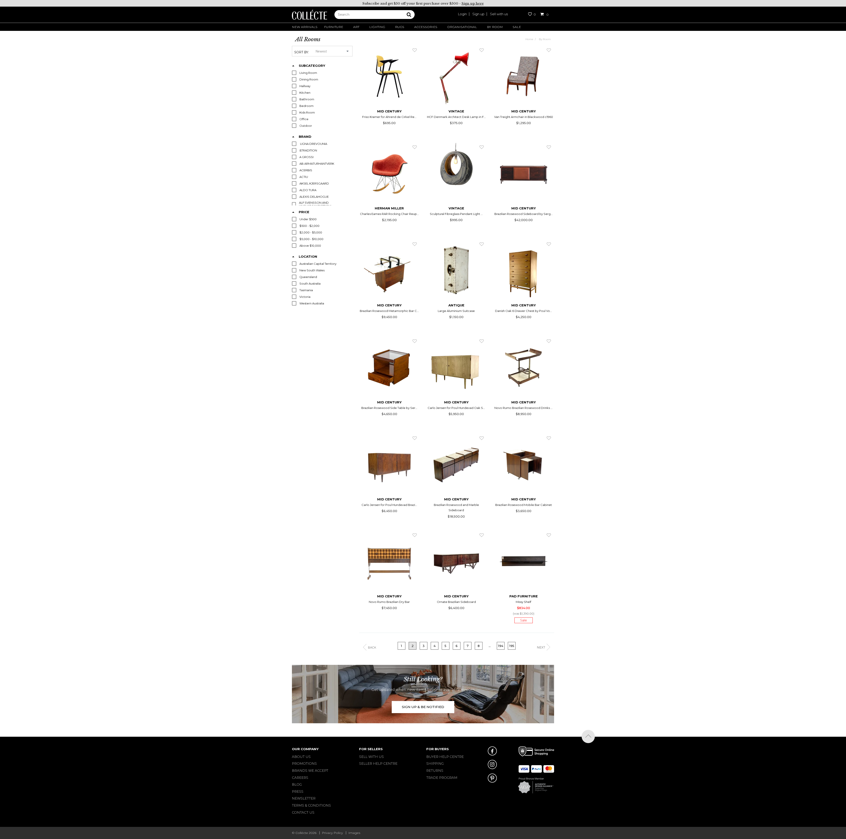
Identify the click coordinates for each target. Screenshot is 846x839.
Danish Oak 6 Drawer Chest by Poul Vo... (523, 311)
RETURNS (434, 770)
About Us (301, 757)
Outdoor (305, 125)
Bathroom (306, 99)
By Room (495, 27)
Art (356, 27)
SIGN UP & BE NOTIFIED (423, 707)
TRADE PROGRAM (441, 778)
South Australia (310, 283)
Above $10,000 (310, 245)
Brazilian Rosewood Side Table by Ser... (389, 408)
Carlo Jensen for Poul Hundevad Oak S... (456, 408)
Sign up (478, 14)
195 (511, 646)
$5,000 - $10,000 (311, 239)
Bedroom (306, 106)
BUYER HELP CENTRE (445, 757)
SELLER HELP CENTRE (378, 763)
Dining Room (308, 79)
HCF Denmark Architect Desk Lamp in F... (456, 117)
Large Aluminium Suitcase (456, 311)
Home (529, 39)
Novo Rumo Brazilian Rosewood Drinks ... (523, 408)
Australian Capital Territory (317, 263)
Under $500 (308, 219)
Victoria (304, 296)
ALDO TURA (307, 190)
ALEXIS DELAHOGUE (314, 196)
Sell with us (499, 14)
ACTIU (303, 177)
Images (354, 833)
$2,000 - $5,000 (310, 232)
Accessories (425, 27)
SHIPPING (435, 763)
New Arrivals (304, 27)
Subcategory (312, 66)
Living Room (308, 73)
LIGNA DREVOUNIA (313, 143)
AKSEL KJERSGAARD (314, 183)
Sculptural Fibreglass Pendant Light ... (456, 214)
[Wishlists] (414, 50)
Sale (517, 27)
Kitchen (304, 92)
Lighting (377, 27)
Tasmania (306, 290)
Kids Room (307, 112)
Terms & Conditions (311, 805)
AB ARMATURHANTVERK (316, 163)
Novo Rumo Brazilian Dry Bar (389, 602)
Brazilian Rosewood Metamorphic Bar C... (389, 311)
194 (500, 646)
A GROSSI (306, 157)
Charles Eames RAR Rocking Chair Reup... (389, 214)
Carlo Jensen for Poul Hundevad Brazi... (389, 505)
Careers (300, 778)
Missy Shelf (523, 602)
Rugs (399, 27)
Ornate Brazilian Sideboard (456, 602)
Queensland (308, 277)
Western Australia (311, 303)
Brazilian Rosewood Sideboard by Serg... (523, 214)
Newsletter (303, 798)
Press (297, 791)
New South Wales (312, 270)
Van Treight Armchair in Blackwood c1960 (523, 117)
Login (462, 14)
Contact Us (303, 812)
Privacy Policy (332, 833)
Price (304, 212)
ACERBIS (305, 170)
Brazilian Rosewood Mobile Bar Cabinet (523, 505)
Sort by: (301, 52)
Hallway (304, 86)
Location (308, 257)
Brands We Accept (310, 770)
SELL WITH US (371, 757)
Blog (297, 784)
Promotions (304, 763)
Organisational (462, 27)
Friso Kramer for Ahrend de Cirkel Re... (389, 117)
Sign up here (473, 3)
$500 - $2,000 (309, 225)
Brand (305, 137)
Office (303, 119)
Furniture (333, 27)
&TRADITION (308, 150)
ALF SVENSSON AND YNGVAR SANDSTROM (315, 204)
